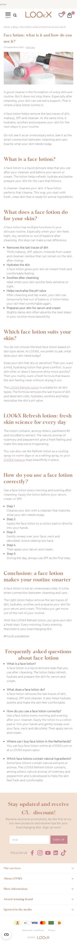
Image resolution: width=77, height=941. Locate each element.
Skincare (30, 47)
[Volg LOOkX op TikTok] (64, 853)
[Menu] (8, 15)
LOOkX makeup (14, 460)
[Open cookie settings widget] (6, 934)
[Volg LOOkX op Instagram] (40, 853)
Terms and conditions (33, 930)
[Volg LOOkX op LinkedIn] (56, 853)
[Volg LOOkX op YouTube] (48, 853)
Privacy (51, 930)
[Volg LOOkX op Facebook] (32, 853)
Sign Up (59, 839)
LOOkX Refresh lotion (24, 387)
